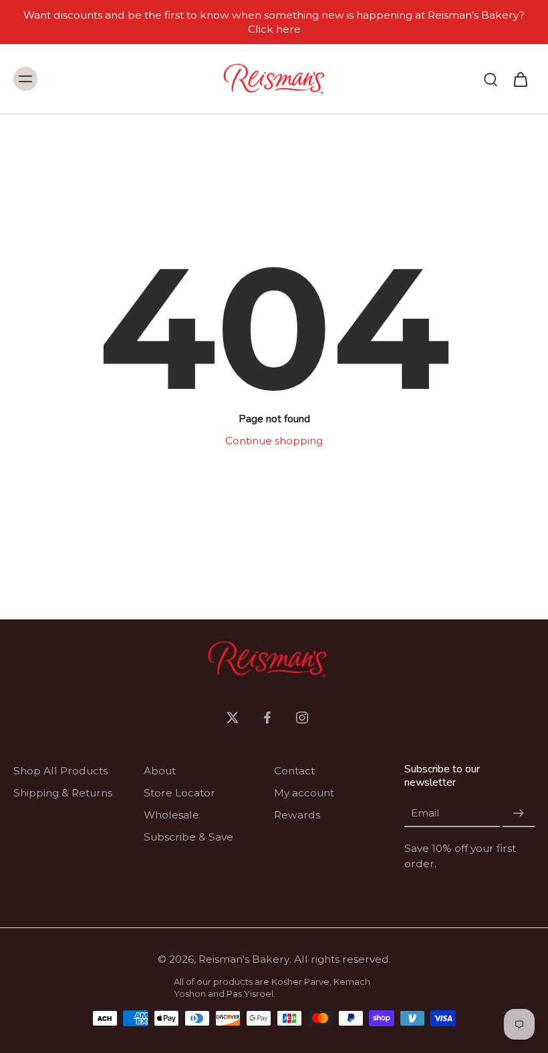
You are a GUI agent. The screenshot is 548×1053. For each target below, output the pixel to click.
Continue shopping (274, 440)
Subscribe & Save (188, 837)
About (160, 770)
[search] (490, 78)
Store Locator (179, 792)
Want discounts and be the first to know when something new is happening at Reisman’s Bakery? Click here (274, 22)
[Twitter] (232, 717)
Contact (294, 770)
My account (304, 792)
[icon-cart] (520, 78)
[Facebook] (267, 717)
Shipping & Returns (62, 792)
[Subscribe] (519, 813)
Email (425, 813)
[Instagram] (302, 717)
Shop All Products (60, 770)
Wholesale (171, 814)
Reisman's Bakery (243, 959)
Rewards (297, 814)
